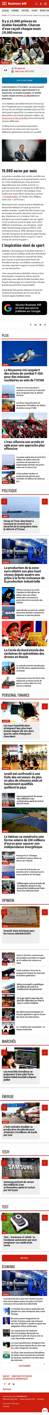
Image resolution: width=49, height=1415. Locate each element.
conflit (5, 397)
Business (6, 562)
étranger (6, 410)
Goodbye (40, 1399)
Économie (15, 10)
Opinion (5, 926)
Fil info (34, 10)
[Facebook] (5, 1383)
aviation (5, 618)
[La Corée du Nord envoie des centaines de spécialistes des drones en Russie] (24, 622)
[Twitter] (9, 1383)
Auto (4, 964)
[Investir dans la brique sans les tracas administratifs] (21, 908)
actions (5, 805)
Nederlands (7, 1389)
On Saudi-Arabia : (11, 196)
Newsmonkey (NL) (10, 1399)
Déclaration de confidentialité (15, 1378)
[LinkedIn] (14, 1383)
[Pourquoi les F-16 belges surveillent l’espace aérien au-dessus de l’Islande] (8, 853)
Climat (5, 673)
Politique (25, 10)
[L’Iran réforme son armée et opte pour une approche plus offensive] (24, 414)
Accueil (4, 15)
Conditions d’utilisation (22, 1376)
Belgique (5, 10)
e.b (5, 70)
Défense (5, 365)
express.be (21, 68)
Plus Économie (32, 1365)
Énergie (5, 483)
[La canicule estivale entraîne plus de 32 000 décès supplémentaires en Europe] (8, 663)
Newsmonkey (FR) (27, 1399)
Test (4, 1233)
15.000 (26, 95)
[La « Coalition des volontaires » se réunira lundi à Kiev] (8, 1023)
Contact (6, 1376)
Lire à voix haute (24, 80)
